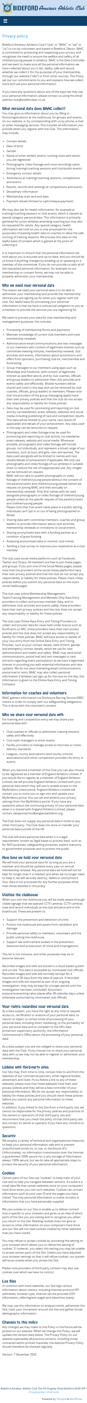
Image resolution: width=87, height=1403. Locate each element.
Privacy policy (37, 1392)
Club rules (53, 1392)
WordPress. (76, 1399)
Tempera (61, 1399)
